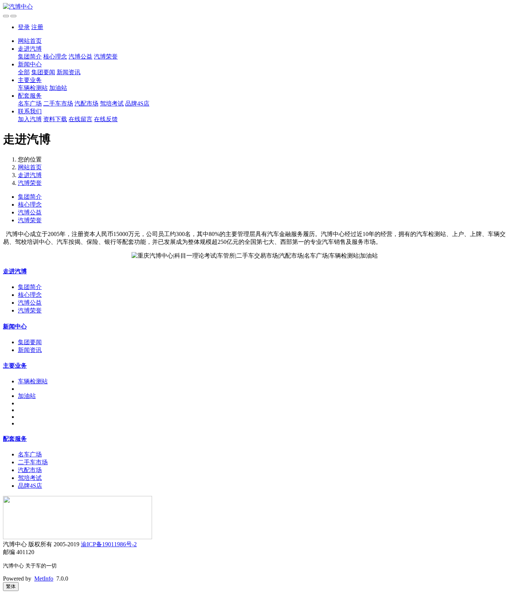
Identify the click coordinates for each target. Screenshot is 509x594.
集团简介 (30, 56)
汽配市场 (86, 103)
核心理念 (55, 56)
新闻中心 (30, 64)
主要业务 (30, 80)
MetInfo (43, 578)
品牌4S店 (137, 103)
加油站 (58, 88)
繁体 (11, 586)
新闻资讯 (68, 72)
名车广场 (30, 103)
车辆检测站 (33, 88)
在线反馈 (106, 119)
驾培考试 (112, 103)
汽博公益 (80, 56)
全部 (24, 72)
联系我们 (30, 111)
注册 (37, 27)
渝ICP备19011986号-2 (109, 544)
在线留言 (80, 119)
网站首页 (30, 41)
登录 (24, 27)
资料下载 (55, 119)
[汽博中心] (254, 7)
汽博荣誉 (106, 56)
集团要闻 (43, 72)
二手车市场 (58, 103)
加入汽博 (30, 119)
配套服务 (30, 95)
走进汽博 (30, 48)
